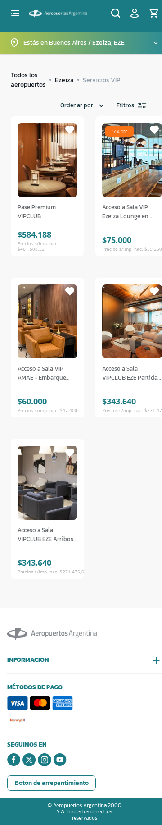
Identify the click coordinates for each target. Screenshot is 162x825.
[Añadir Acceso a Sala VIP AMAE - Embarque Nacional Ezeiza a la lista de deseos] (70, 291)
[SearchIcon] (116, 13)
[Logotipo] (58, 12)
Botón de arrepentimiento (52, 783)
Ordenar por (76, 105)
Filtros (125, 105)
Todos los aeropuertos (28, 79)
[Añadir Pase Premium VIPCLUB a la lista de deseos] (70, 130)
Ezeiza (64, 80)
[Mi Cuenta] (134, 13)
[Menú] (15, 13)
